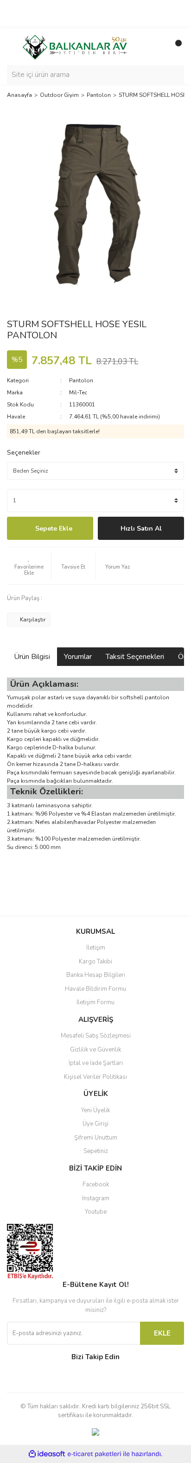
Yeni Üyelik (95, 1110)
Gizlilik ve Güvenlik (95, 1049)
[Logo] (74, 46)
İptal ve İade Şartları (96, 1063)
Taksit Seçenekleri (135, 657)
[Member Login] (156, 47)
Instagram (95, 1198)
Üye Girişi (95, 1124)
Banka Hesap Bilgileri (95, 975)
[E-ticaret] (94, 1454)
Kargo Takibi (95, 961)
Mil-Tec (78, 392)
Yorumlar (78, 657)
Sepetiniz (95, 1151)
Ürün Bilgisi (32, 657)
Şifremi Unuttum (95, 1138)
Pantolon (81, 380)
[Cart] (175, 47)
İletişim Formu (95, 1002)
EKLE (162, 1333)
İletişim (95, 948)
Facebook (96, 1184)
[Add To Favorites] (29, 566)
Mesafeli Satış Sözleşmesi (96, 1036)
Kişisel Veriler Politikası (95, 1077)
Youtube (96, 1212)
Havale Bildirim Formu (95, 989)
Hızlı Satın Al (141, 528)
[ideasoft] (46, 1454)
